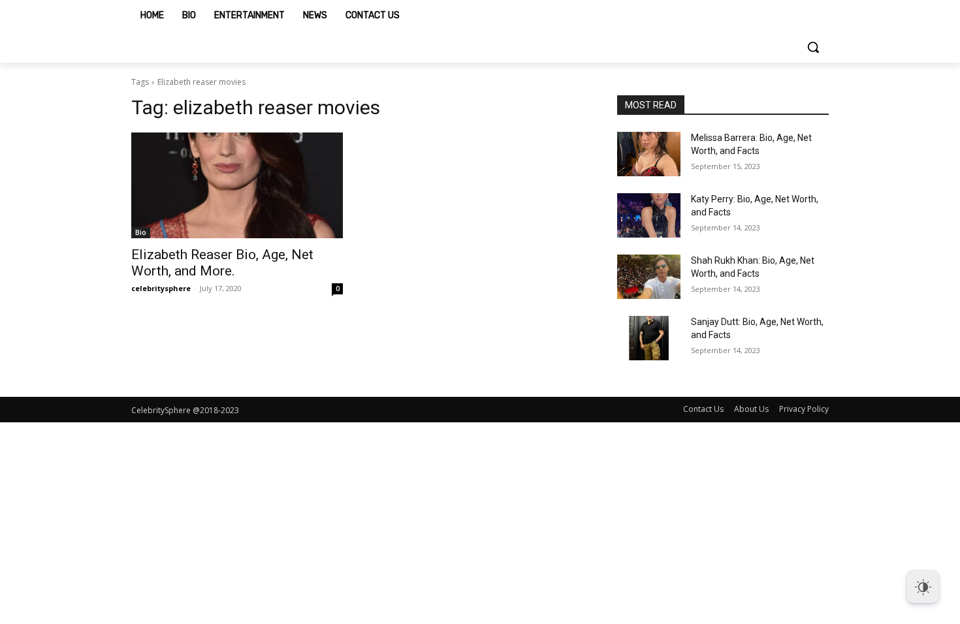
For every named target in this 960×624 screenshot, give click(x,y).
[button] (813, 47)
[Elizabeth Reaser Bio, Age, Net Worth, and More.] (237, 185)
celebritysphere (161, 288)
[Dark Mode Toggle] (922, 586)
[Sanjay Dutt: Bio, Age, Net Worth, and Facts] (648, 338)
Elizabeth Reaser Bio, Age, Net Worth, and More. (222, 263)
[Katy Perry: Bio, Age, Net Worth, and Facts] (648, 215)
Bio (140, 232)
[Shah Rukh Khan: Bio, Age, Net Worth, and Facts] (648, 277)
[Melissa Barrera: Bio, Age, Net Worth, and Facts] (648, 154)
